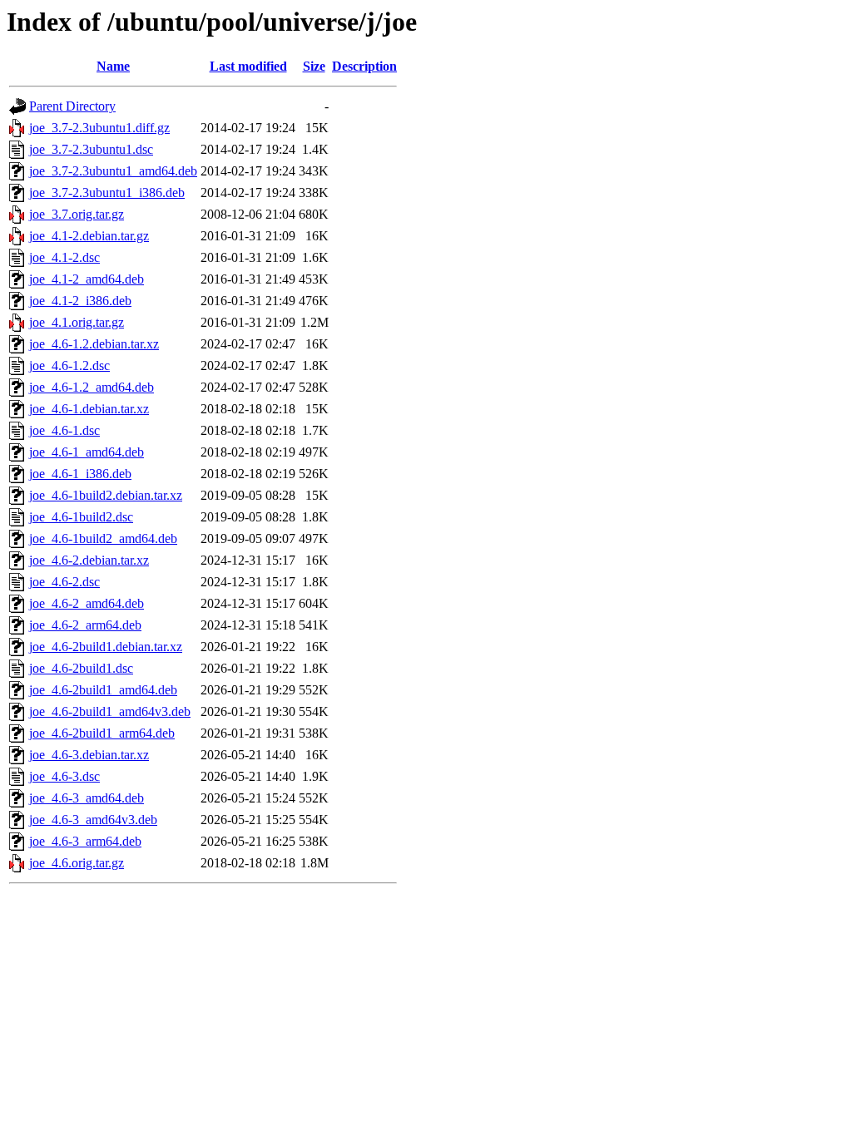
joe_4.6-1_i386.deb (80, 474)
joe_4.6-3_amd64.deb (86, 798)
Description (364, 66)
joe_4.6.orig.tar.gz (76, 863)
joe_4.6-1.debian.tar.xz (89, 409)
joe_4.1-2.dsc (64, 257)
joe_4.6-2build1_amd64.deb (103, 690)
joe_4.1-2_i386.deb (80, 301)
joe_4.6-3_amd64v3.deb (93, 819)
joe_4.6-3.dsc (64, 776)
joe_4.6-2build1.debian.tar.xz (105, 647)
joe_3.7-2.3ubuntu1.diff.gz (99, 128)
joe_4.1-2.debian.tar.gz (89, 236)
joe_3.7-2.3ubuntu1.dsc (91, 149)
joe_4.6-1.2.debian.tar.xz (94, 344)
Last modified (248, 66)
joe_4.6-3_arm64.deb (85, 841)
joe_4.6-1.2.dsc (69, 365)
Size (314, 66)
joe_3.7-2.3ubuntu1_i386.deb (107, 192)
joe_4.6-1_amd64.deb (86, 452)
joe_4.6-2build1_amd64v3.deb (110, 711)
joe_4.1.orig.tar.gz (76, 322)
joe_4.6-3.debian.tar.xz (89, 755)
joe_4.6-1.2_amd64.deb (91, 387)
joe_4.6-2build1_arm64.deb (102, 733)
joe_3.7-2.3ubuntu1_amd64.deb (113, 171)
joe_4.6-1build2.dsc (81, 517)
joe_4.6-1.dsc (64, 430)
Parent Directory (72, 106)
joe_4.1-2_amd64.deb (86, 279)
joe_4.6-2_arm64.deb (85, 625)
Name (113, 66)
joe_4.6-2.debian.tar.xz (89, 560)
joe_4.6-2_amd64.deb (86, 603)
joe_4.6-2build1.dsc (81, 668)
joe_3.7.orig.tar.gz (76, 214)
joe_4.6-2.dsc (64, 582)
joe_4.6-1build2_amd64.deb (103, 538)
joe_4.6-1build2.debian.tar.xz (105, 495)
